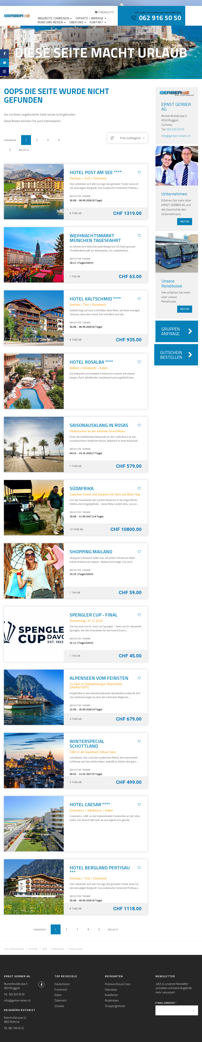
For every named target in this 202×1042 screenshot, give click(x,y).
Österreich (60, 1000)
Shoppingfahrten (115, 1006)
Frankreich (60, 989)
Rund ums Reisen (51, 22)
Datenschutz (76, 949)
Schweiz (59, 1006)
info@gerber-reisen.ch (175, 136)
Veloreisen (111, 989)
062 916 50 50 (175, 129)
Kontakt (97, 22)
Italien (58, 995)
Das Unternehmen (14, 949)
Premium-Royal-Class (117, 984)
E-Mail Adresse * (166, 1002)
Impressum (58, 949)
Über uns (76, 22)
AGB (44, 949)
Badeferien (111, 995)
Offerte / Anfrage (90, 18)
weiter (184, 221)
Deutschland (61, 984)
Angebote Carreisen (54, 18)
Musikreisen (112, 1000)
